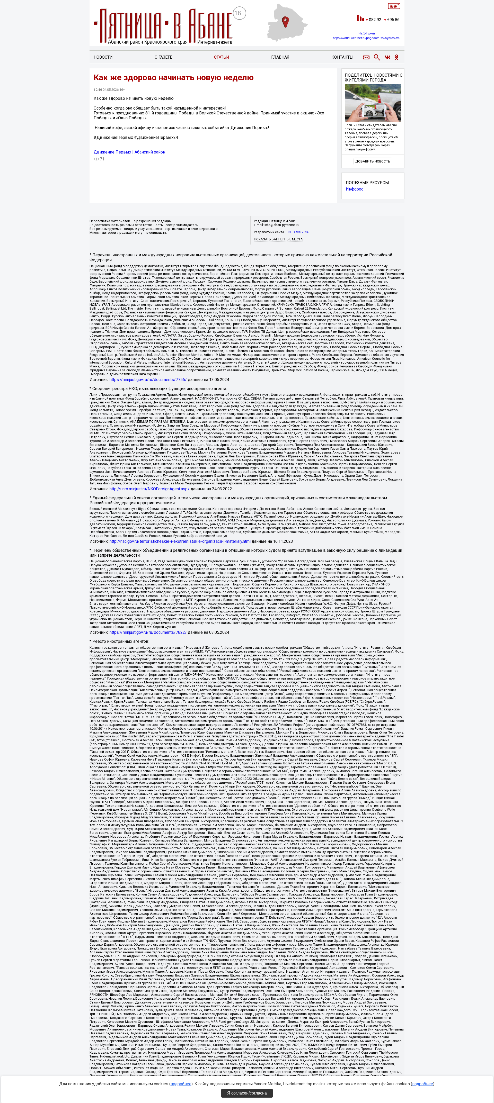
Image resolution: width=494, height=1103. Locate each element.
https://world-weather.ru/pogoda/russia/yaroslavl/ (366, 38)
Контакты (342, 57)
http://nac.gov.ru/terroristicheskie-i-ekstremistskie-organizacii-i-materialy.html (180, 541)
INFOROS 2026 (298, 232)
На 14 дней (366, 33)
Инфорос (354, 189)
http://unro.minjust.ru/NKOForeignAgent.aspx (150, 488)
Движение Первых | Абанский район (129, 152)
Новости (103, 57)
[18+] (163, 27)
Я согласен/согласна (247, 1093)
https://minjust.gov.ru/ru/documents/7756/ (148, 379)
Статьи (221, 57)
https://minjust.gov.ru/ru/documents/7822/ (148, 632)
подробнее (181, 1083)
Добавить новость (372, 161)
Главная (280, 57)
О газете (163, 57)
